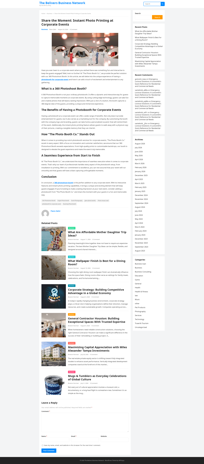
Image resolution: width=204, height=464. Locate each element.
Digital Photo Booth (63, 200)
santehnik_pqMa (141, 101)
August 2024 (140, 207)
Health (137, 287)
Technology (139, 319)
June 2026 (139, 151)
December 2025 (141, 175)
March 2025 (139, 183)
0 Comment (73, 29)
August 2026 (140, 143)
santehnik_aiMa (141, 90)
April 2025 (139, 179)
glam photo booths (90, 200)
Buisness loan (140, 264)
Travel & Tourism (141, 323)
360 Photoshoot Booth (48, 200)
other (137, 303)
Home (43, 13)
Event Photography (76, 200)
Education (139, 276)
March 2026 (139, 163)
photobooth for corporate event (51, 204)
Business (49, 13)
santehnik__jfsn (141, 123)
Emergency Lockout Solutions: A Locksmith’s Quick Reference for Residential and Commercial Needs (148, 82)
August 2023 (140, 251)
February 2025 (140, 187)
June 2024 (139, 215)
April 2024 (139, 223)
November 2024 (141, 199)
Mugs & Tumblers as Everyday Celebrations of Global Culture (97, 377)
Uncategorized (141, 327)
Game (137, 280)
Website (104, 436)
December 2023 (141, 239)
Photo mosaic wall (103, 200)
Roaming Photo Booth (69, 204)
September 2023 (141, 247)
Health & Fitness (141, 291)
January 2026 (140, 171)
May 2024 (139, 219)
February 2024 (140, 231)
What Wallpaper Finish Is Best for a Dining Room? (96, 262)
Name (44, 436)
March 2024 (139, 227)
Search (138, 13)
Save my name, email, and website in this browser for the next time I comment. (72, 445)
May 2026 (139, 155)
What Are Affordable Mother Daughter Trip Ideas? (97, 233)
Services (138, 315)
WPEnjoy (121, 460)
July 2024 (138, 211)
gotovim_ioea (140, 79)
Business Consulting (143, 272)
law (136, 295)
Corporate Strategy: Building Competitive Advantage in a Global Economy (96, 291)
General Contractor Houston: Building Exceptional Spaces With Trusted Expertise (96, 320)
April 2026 (139, 159)
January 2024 (140, 235)
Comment (45, 411)
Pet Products (140, 307)
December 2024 (141, 195)
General (138, 283)
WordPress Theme (110, 460)
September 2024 (141, 203)
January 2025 (140, 191)
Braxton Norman (73, 239)
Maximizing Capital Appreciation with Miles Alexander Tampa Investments (97, 348)
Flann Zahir (52, 29)
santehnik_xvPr (141, 112)
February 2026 (140, 167)
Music (137, 299)
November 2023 (141, 243)
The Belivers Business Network (62, 2)
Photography (140, 311)
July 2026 (138, 147)
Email (73, 436)
